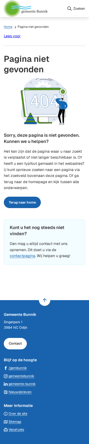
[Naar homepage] (33, 8)
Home (8, 27)
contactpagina (22, 255)
